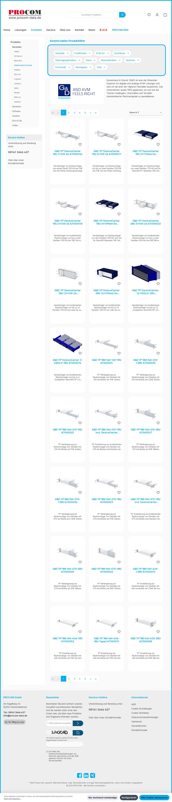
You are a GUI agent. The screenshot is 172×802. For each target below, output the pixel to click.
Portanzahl (61, 67)
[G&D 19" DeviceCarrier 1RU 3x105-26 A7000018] (67, 203)
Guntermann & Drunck (23, 65)
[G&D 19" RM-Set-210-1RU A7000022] (67, 412)
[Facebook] (79, 775)
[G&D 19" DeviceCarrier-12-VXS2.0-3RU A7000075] (145, 273)
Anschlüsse (120, 53)
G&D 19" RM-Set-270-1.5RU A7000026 (67, 501)
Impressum (136, 721)
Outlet (15, 125)
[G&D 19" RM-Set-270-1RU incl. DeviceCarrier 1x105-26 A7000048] (145, 482)
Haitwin (17, 70)
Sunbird (17, 102)
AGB (133, 704)
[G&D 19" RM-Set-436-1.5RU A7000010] (145, 551)
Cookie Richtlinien (140, 713)
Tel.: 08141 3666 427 (14, 712)
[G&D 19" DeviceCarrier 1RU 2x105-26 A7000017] (106, 134)
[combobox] (92, 14)
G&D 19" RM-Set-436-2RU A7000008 (146, 640)
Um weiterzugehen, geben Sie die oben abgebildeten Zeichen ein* (62, 739)
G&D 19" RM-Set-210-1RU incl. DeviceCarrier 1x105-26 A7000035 (106, 431)
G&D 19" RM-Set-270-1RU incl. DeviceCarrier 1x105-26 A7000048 (145, 501)
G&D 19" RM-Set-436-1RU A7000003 (68, 640)
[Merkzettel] (149, 14)
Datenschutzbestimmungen (144, 717)
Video (89, 60)
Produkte (15, 42)
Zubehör (16, 116)
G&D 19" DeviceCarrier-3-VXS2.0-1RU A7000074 (68, 361)
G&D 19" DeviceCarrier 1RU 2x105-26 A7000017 (106, 152)
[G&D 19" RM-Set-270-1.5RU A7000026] (67, 482)
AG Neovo (18, 56)
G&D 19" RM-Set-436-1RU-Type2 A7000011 (106, 640)
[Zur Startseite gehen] (24, 14)
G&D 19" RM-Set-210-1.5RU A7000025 (145, 361)
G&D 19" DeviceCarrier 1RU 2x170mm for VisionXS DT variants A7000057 (146, 153)
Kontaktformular (16, 163)
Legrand (17, 79)
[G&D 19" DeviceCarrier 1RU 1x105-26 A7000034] (67, 134)
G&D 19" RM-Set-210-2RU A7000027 (145, 431)
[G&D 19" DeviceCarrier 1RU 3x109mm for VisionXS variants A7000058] (106, 203)
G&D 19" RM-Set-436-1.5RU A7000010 (145, 570)
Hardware (16, 106)
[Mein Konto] (157, 14)
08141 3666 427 (18, 152)
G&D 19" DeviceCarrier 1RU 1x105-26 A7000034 (67, 152)
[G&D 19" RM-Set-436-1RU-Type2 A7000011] (106, 621)
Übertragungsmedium (66, 60)
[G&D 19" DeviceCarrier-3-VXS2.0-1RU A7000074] (67, 343)
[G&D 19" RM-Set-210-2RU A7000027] (145, 412)
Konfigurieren (129, 797)
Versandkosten (138, 725)
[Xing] (93, 775)
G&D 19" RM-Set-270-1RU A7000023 (106, 501)
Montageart (82, 67)
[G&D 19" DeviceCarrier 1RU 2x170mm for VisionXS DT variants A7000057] (145, 134)
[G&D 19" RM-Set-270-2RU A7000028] (67, 551)
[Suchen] (122, 14)
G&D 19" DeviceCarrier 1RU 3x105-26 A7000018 (67, 222)
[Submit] (78, 723)
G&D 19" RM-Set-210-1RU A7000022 (67, 431)
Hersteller (17, 47)
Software (16, 111)
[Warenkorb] (165, 14)
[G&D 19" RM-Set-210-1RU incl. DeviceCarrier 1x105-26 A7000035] (106, 412)
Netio (16, 88)
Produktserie (80, 53)
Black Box (18, 61)
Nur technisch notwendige (103, 797)
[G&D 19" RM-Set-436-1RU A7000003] (67, 621)
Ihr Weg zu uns (16, 722)
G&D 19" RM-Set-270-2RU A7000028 (68, 570)
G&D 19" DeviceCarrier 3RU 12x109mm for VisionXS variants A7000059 (107, 292)
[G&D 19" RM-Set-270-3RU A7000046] (106, 551)
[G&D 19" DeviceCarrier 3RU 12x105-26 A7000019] (67, 273)
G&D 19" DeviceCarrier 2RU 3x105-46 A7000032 (145, 222)
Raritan (17, 93)
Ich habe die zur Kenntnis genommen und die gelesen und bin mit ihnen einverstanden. (63, 756)
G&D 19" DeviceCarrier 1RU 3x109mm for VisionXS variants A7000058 (107, 222)
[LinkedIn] (86, 775)
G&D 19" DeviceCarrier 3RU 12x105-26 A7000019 (68, 292)
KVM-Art (100, 53)
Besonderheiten (109, 60)
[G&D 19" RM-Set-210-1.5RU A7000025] (145, 343)
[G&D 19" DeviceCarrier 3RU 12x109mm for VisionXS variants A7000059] (106, 273)
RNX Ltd (17, 97)
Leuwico (17, 84)
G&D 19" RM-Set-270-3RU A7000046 (107, 570)
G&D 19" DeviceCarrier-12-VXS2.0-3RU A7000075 (145, 292)
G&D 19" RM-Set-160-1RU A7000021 (106, 361)
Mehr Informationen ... (12, 799)
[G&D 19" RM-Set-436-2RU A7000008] (145, 621)
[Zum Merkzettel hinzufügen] (80, 144)
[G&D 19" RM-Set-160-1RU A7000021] (106, 343)
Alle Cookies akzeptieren (154, 797)
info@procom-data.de (15, 715)
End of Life (17, 120)
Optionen (131, 60)
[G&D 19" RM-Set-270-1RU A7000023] (106, 482)
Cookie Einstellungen (141, 708)
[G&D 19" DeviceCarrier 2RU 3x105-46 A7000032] (145, 203)
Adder (16, 52)
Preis (99, 67)
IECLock (17, 74)
